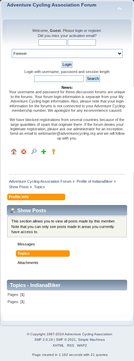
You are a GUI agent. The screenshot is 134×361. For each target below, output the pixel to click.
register (94, 30)
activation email (81, 36)
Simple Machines (91, 339)
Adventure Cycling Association (88, 334)
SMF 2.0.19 (43, 339)
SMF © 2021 (66, 339)
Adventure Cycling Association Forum (51, 5)
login (79, 30)
